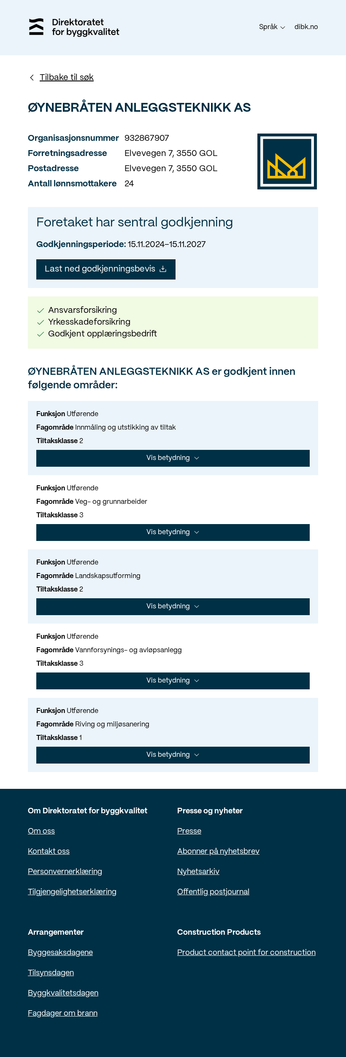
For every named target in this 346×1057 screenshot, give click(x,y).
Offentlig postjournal (213, 892)
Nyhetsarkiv (198, 872)
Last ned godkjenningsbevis (100, 269)
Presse (189, 831)
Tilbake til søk (67, 78)
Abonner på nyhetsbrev (218, 851)
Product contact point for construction (246, 953)
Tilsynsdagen (51, 973)
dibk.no (306, 27)
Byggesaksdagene (60, 953)
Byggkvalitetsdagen (63, 993)
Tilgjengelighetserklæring (72, 892)
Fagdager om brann (62, 1013)
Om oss (41, 831)
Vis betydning (168, 458)
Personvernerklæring (65, 872)
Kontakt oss (49, 851)
